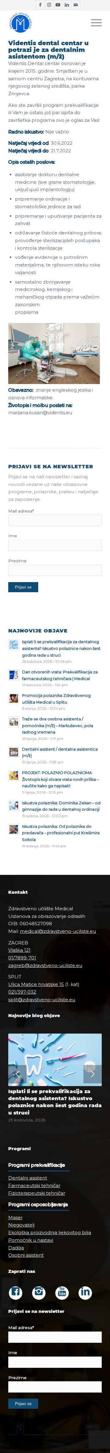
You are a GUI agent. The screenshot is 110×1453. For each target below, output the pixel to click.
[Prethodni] (17, 1074)
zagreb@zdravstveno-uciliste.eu (45, 965)
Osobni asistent (26, 1255)
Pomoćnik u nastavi (30, 1240)
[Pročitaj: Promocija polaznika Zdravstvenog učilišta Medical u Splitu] (13, 698)
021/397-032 (22, 992)
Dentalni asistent (27, 1178)
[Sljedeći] (92, 1074)
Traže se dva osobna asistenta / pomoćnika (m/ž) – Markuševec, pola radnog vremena (57, 725)
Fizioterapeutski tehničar (36, 1193)
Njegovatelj (21, 1225)
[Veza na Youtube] (58, 4)
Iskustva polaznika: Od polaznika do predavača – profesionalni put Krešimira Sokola (61, 833)
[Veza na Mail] (76, 4)
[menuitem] (93, 22)
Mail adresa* (21, 511)
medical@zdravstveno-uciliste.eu (58, 931)
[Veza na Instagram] (49, 4)
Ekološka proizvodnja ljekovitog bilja (49, 1232)
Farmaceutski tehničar (34, 1185)
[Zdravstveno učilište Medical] (45, 22)
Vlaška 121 (19, 950)
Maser (15, 1217)
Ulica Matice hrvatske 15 (36, 984)
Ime (12, 535)
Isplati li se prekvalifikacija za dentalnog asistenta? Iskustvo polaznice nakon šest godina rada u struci (61, 648)
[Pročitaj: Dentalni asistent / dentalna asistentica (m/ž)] (13, 752)
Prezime (17, 560)
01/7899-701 (22, 958)
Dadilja (16, 1248)
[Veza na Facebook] (40, 4)
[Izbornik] (93, 22)
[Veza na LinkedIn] (67, 4)
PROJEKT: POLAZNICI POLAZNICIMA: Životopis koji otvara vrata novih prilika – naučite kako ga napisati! (60, 779)
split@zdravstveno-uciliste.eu (41, 999)
